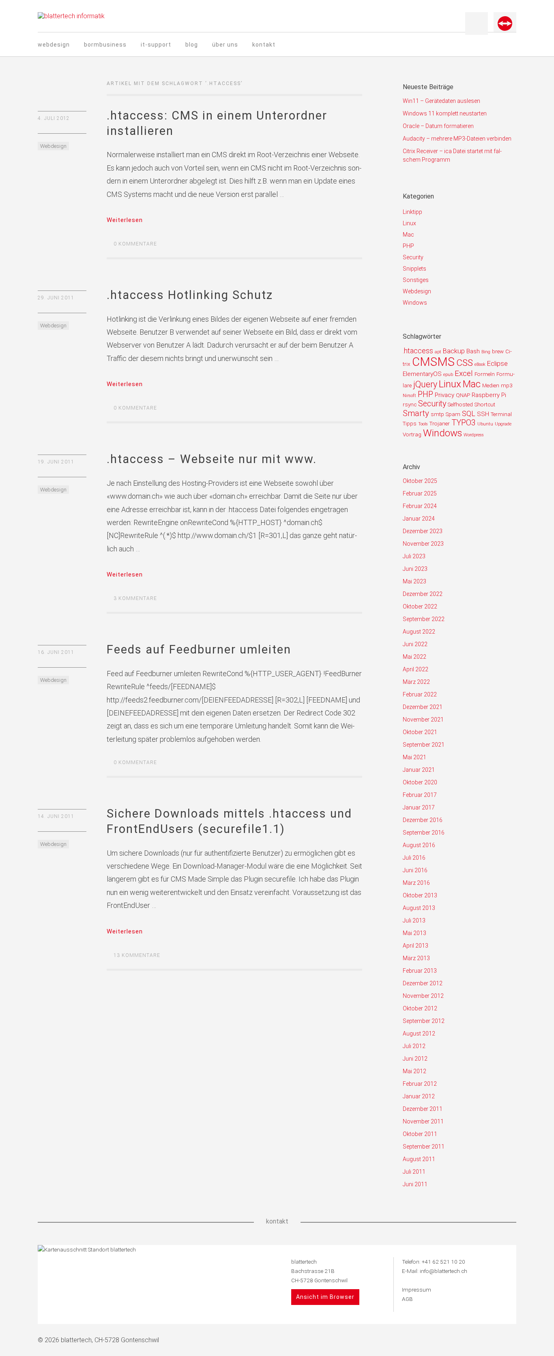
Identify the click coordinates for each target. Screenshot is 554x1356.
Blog (191, 44)
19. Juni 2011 (56, 462)
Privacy (444, 395)
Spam (453, 414)
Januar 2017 (419, 807)
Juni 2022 (415, 644)
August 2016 (419, 845)
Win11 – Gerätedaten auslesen (441, 101)
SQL (468, 413)
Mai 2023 (414, 581)
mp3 (506, 385)
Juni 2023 (415, 569)
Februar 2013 (420, 970)
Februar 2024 (420, 506)
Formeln (485, 374)
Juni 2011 (415, 1184)
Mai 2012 (414, 1071)
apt (438, 351)
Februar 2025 (420, 493)
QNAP (463, 395)
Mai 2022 (414, 656)
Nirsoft (409, 395)
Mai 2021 (414, 757)
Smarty (416, 413)
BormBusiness (105, 44)
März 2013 (416, 958)
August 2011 (419, 1159)
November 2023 (423, 543)
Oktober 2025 (420, 481)
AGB (407, 1299)
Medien (490, 385)
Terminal (501, 414)
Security (413, 257)
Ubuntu (485, 424)
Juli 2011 (414, 1171)
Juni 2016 (415, 870)
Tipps (410, 424)
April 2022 (415, 669)
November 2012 (423, 996)
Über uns (225, 44)
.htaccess (418, 350)
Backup (454, 351)
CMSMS (433, 362)
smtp (437, 414)
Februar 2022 (420, 694)
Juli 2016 (414, 857)
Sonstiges (416, 280)
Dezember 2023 (422, 531)
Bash (473, 351)
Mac (408, 234)
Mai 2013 (414, 933)
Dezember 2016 (422, 820)
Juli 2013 (414, 920)
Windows (415, 302)
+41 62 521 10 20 (443, 1261)
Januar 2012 (419, 1096)
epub (448, 374)
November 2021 (423, 719)
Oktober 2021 (420, 732)
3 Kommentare (135, 598)
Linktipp (412, 212)
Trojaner (439, 424)
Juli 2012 (414, 1046)
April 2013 (415, 945)
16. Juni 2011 (56, 652)
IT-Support (156, 44)
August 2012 (419, 1033)
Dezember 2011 (422, 1109)
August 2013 (419, 908)
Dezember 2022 (422, 594)
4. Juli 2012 (54, 118)
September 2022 (423, 619)
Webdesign (54, 44)
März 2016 (416, 883)
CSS (464, 362)
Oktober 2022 (420, 606)
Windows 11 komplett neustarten (445, 113)
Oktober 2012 (420, 1008)
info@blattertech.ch (443, 1271)
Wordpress (474, 435)
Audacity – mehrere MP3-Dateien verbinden (457, 138)
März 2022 (416, 682)
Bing (485, 351)
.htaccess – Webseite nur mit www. (212, 459)
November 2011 (423, 1121)
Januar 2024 (419, 518)
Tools (423, 424)
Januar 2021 (419, 770)
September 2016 (423, 832)
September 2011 (423, 1146)
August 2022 (419, 631)
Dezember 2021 (422, 707)
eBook (480, 364)
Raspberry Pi (489, 395)
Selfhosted (460, 404)
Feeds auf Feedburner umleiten (199, 649)
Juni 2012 (415, 1058)
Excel (464, 373)
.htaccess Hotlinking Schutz (190, 295)
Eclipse (497, 363)
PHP (408, 246)
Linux (409, 223)
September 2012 (423, 1021)
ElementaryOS (422, 374)
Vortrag (412, 434)
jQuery (425, 384)
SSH (483, 414)
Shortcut (485, 404)
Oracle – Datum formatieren (438, 126)
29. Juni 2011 (56, 298)
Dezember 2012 (422, 983)
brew (498, 351)
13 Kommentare (137, 955)
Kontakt (263, 44)
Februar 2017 (420, 795)
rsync (410, 404)
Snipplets (414, 268)
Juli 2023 (414, 556)
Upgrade (503, 424)
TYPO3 (463, 422)
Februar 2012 (420, 1084)
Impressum (416, 1289)
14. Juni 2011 (56, 816)
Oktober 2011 (420, 1134)
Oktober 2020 (420, 782)
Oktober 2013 (420, 895)
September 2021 (423, 744)
